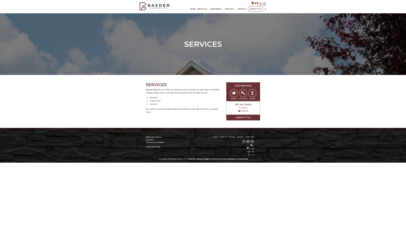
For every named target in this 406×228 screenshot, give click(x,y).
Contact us (205, 109)
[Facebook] (260, 4)
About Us (202, 9)
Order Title (255, 9)
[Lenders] (252, 93)
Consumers (155, 101)
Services (229, 9)
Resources (215, 9)
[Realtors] (234, 93)
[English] (252, 4)
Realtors (154, 97)
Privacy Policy (242, 159)
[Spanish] (256, 4)
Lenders (153, 104)
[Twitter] (248, 141)
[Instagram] (264, 4)
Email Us (244, 111)
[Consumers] (243, 93)
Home (193, 9)
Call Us (244, 108)
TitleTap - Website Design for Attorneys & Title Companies (212, 159)
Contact (241, 9)
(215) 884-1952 (154, 147)
